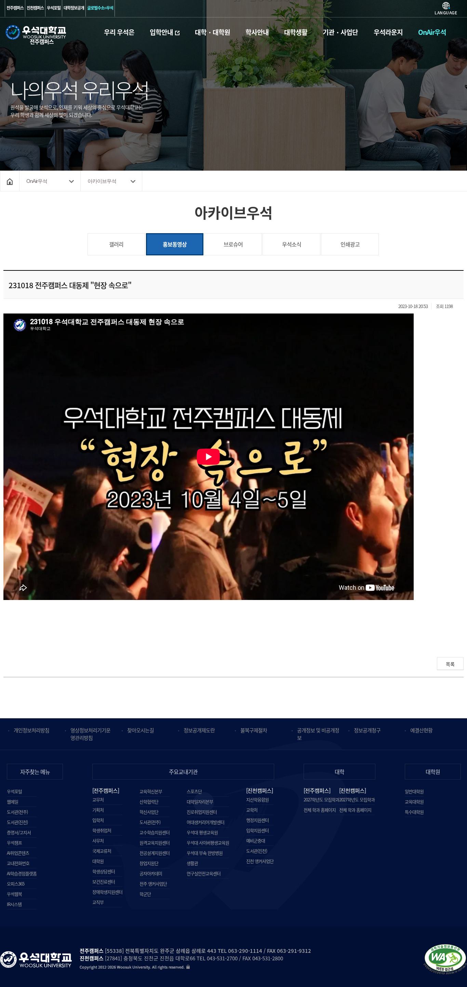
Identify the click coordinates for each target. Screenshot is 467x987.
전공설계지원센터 (154, 853)
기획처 (98, 809)
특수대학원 (414, 812)
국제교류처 (101, 851)
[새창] (445, 960)
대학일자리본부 (200, 801)
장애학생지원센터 (107, 892)
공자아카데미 (150, 873)
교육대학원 (414, 801)
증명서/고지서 (19, 832)
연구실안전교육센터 (204, 873)
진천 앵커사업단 (259, 861)
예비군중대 (255, 840)
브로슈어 (233, 244)
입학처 (98, 820)
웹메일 (12, 801)
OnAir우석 (432, 32)
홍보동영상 (167, 240)
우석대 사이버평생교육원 (208, 842)
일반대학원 (414, 791)
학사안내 (257, 32)
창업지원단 (148, 863)
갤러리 (116, 244)
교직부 (98, 902)
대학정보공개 (74, 8)
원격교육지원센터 (154, 842)
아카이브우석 (102, 181)
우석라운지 (388, 32)
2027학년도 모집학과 (321, 799)
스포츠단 (194, 791)
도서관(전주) (17, 812)
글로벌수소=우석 (100, 8)
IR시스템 (14, 904)
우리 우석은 (119, 32)
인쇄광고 (350, 244)
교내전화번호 (18, 863)
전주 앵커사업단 (153, 883)
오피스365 (15, 883)
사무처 (98, 840)
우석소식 (291, 244)
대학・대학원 (212, 32)
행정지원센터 (257, 820)
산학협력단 (148, 801)
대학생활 (295, 32)
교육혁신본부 (150, 791)
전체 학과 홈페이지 (320, 809)
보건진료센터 (103, 881)
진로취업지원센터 (202, 812)
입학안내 (161, 32)
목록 (450, 664)
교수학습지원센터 (154, 832)
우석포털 (54, 8)
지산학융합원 (257, 799)
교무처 (98, 799)
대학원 (98, 861)
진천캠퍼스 (35, 8)
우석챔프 (14, 842)
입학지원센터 (257, 830)
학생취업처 (101, 830)
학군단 (145, 894)
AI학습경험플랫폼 (22, 873)
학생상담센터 (103, 871)
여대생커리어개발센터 (205, 822)
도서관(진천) (17, 822)
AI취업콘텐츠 (18, 853)
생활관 (192, 863)
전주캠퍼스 (15, 8)
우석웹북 (14, 894)
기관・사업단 (340, 32)
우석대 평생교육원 (202, 832)
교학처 (251, 809)
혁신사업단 (148, 812)
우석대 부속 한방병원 (205, 853)
